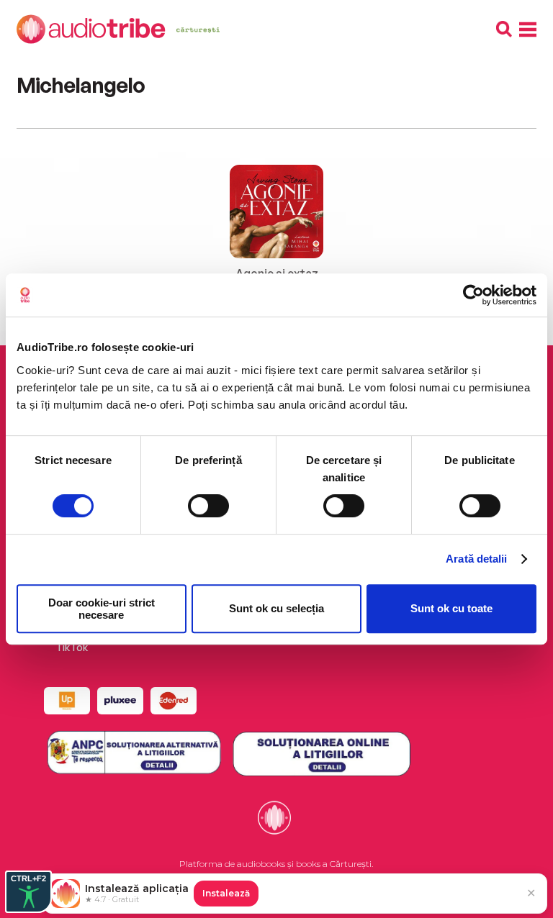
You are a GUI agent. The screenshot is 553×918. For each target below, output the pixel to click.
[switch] (208, 505)
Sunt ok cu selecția (276, 608)
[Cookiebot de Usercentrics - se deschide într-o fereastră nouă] (473, 295)
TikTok (71, 647)
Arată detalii (476, 559)
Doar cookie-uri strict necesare (101, 608)
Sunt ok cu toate (451, 608)
